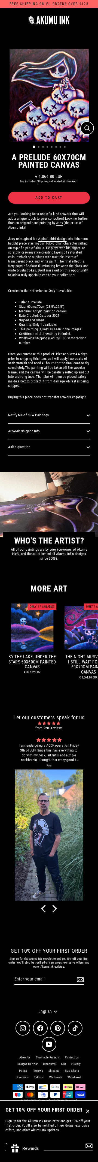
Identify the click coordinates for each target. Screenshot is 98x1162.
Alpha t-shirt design (52, 239)
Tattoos (39, 1077)
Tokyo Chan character (61, 243)
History (76, 1064)
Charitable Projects (48, 1057)
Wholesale (55, 1077)
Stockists (23, 1077)
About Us (25, 1057)
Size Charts (72, 1071)
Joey (59, 223)
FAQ (63, 1064)
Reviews (38, 1071)
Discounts (49, 1064)
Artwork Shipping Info (24, 431)
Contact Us (72, 1057)
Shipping (42, 181)
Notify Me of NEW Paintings (28, 415)
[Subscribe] (88, 1145)
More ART (49, 588)
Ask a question (19, 447)
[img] (49, 723)
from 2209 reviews (48, 728)
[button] (45, 908)
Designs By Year (27, 1064)
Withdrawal (74, 1077)
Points (23, 1071)
